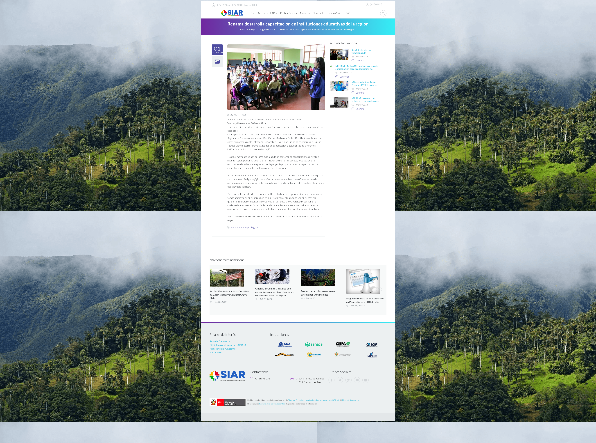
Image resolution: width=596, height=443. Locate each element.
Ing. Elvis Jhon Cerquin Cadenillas (272, 404)
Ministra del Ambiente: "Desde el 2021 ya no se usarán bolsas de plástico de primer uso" (365, 86)
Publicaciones (287, 12)
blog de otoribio (267, 29)
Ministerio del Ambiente (222, 348)
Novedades (319, 12)
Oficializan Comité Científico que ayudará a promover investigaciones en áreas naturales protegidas (229, 292)
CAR (348, 12)
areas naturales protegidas (245, 227)
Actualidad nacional (344, 43)
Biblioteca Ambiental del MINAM (228, 344)
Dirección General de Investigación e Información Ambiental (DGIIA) (313, 400)
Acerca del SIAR (266, 12)
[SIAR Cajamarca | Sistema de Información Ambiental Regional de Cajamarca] (232, 12)
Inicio (252, 12)
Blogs (252, 29)
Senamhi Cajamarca (220, 341)
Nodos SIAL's (335, 12)
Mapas (303, 12)
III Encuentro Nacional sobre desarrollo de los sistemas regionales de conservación (365, 292)
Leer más (360, 60)
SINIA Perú (215, 352)
